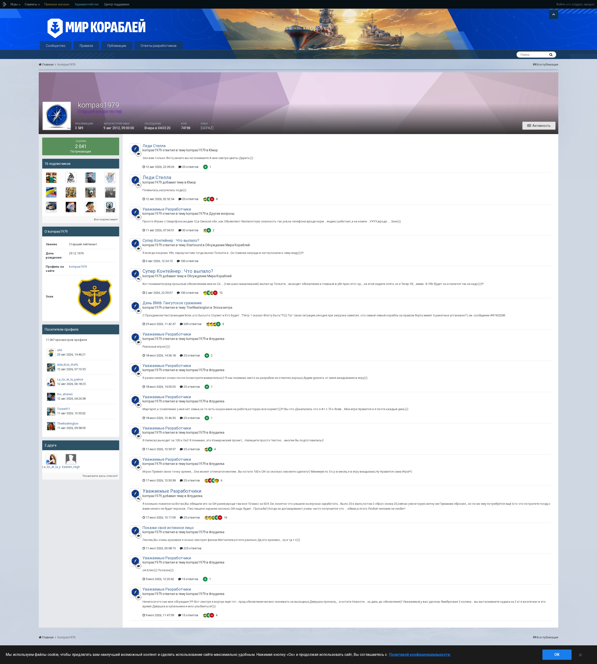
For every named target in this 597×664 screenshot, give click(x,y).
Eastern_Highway (73, 467)
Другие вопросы (221, 213)
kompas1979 (78, 266)
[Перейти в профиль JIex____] (90, 178)
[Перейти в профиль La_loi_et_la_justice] (51, 382)
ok (556, 654)
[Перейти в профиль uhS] (51, 353)
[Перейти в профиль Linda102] (71, 207)
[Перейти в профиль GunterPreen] (110, 192)
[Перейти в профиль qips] (90, 207)
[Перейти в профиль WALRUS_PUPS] (51, 367)
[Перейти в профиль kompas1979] (135, 149)
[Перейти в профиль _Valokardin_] (51, 178)
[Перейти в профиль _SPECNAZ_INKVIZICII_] (51, 207)
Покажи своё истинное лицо (168, 527)
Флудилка (216, 339)
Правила (86, 46)
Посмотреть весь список (100, 475)
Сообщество (55, 46)
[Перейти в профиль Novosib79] (110, 207)
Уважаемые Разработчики (166, 209)
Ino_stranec (65, 394)
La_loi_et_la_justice (70, 379)
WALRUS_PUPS (67, 365)
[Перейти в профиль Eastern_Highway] (71, 459)
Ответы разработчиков (159, 46)
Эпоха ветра (222, 307)
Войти (560, 4)
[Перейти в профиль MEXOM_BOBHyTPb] (71, 192)
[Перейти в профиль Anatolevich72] (51, 192)
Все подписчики (105, 219)
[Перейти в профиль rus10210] (71, 178)
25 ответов (191, 355)
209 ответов (192, 324)
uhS (59, 350)
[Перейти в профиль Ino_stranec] (51, 397)
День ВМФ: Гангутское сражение (172, 303)
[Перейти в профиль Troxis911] (51, 411)
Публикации (117, 46)
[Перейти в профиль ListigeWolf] (90, 192)
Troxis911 (63, 409)
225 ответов (192, 548)
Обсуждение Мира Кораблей (227, 245)
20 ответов (189, 167)
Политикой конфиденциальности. (420, 654)
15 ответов (189, 579)
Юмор (213, 150)
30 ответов (189, 230)
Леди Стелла (154, 145)
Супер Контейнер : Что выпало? (170, 240)
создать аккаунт (583, 4)
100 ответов (189, 261)
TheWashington (67, 423)
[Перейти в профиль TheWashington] (51, 426)
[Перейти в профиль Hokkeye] (110, 178)
